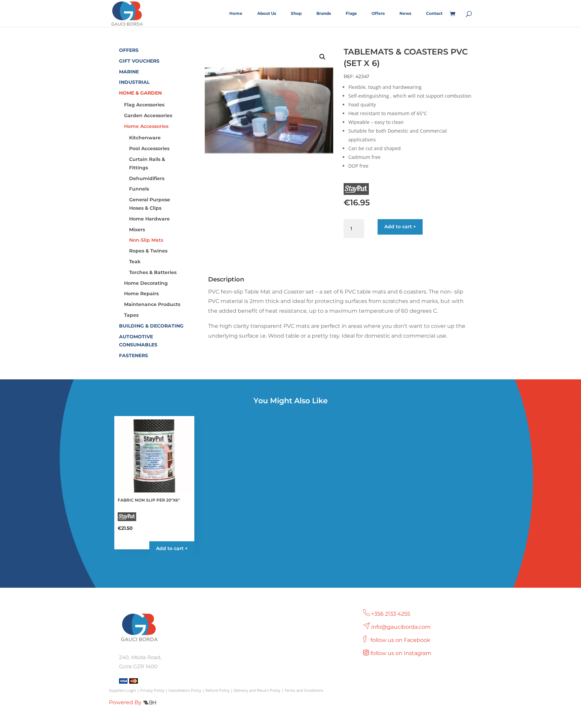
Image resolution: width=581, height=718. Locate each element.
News (405, 13)
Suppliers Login (122, 690)
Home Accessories (146, 126)
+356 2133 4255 (390, 614)
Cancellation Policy (184, 690)
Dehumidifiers (146, 178)
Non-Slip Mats (146, 240)
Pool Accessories (149, 148)
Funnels (139, 189)
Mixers (137, 230)
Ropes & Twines (148, 251)
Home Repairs (141, 293)
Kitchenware (145, 138)
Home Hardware (149, 219)
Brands (323, 13)
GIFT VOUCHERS (139, 61)
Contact (434, 13)
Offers (378, 13)
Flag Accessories (144, 105)
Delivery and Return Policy (257, 690)
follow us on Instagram (402, 653)
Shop (296, 13)
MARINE (129, 72)
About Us (266, 13)
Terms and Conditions (303, 690)
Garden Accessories (148, 115)
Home (235, 13)
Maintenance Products (152, 304)
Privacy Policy (152, 690)
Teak (135, 262)
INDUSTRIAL (134, 82)
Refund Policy (217, 690)
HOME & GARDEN (140, 93)
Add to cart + (400, 227)
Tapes (131, 315)
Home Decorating (146, 283)
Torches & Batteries (153, 272)
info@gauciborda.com (401, 627)
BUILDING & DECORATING (151, 326)
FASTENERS (133, 355)
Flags (351, 13)
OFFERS (129, 50)
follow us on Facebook (401, 640)
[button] (322, 57)
